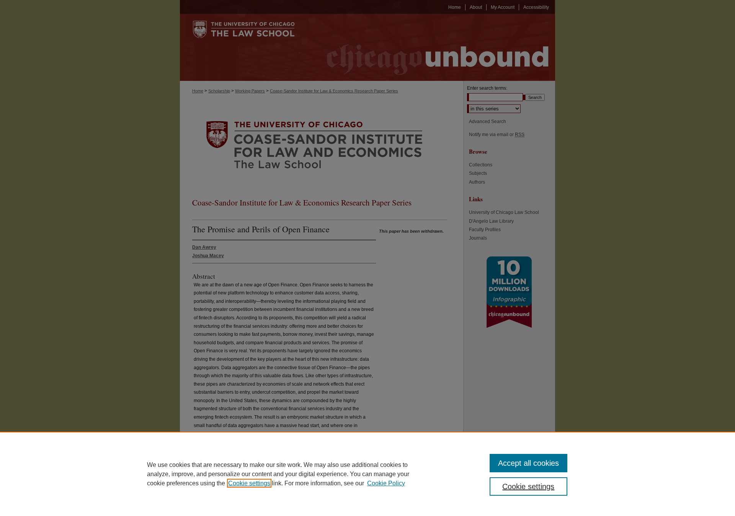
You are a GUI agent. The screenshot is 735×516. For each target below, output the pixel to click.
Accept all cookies (528, 463)
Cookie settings (249, 483)
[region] (367, 474)
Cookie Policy (386, 483)
